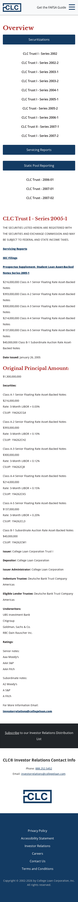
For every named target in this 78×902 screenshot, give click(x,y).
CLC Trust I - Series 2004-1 (40, 90)
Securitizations (39, 39)
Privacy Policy (37, 831)
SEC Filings (10, 258)
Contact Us (37, 861)
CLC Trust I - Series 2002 (40, 54)
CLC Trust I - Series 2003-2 (40, 81)
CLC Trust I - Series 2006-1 (40, 117)
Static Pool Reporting (39, 165)
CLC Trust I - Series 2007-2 (40, 136)
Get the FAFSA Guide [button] (51, 7)
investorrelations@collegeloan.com (27, 711)
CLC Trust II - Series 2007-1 (40, 127)
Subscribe (12, 733)
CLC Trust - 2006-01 (40, 180)
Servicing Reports (39, 150)
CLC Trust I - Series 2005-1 (40, 99)
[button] (72, 7)
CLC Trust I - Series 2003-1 (40, 72)
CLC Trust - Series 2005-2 (40, 108)
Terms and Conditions (37, 869)
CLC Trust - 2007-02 (40, 198)
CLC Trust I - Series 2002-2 (40, 63)
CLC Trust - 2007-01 (40, 189)
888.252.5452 (43, 768)
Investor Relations (37, 846)
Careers (37, 853)
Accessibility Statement (37, 838)
